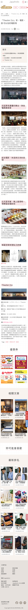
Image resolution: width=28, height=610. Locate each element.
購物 (13, 574)
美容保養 (15, 568)
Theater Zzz (8, 60)
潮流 (2, 570)
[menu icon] (1, 2)
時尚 (13, 572)
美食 (2, 572)
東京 (15, 7)
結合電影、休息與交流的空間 (13, 58)
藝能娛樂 (4, 574)
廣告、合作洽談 (5, 585)
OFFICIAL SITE (7, 322)
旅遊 (7, 14)
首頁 (2, 14)
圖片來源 (3, 263)
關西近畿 (23, 7)
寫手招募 (4, 583)
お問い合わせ (5, 587)
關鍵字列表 (15, 585)
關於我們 (4, 581)
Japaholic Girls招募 (18, 583)
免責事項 (15, 581)
